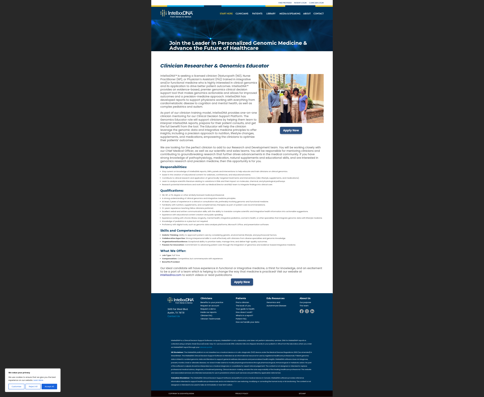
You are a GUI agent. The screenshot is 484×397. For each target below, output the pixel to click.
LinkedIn (312, 311)
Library (271, 13)
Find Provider (285, 3)
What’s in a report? (244, 315)
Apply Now (291, 130)
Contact (318, 13)
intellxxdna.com (171, 275)
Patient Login (300, 3)
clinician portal (206, 347)
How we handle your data (247, 322)
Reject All (33, 386)
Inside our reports (209, 312)
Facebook (302, 311)
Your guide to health (245, 309)
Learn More (38, 380)
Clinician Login (316, 3)
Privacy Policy (241, 393)
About (307, 13)
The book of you (243, 305)
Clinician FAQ (206, 315)
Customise (16, 386)
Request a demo (208, 309)
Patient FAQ (241, 319)
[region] (32, 380)
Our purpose (305, 302)
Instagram (307, 311)
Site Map (302, 393)
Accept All (49, 386)
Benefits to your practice (212, 302)
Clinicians (242, 13)
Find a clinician (242, 302)
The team (304, 305)
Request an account (210, 305)
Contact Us (174, 316)
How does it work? (244, 312)
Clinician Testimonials (210, 319)
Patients (257, 13)
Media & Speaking (289, 13)
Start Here (226, 13)
